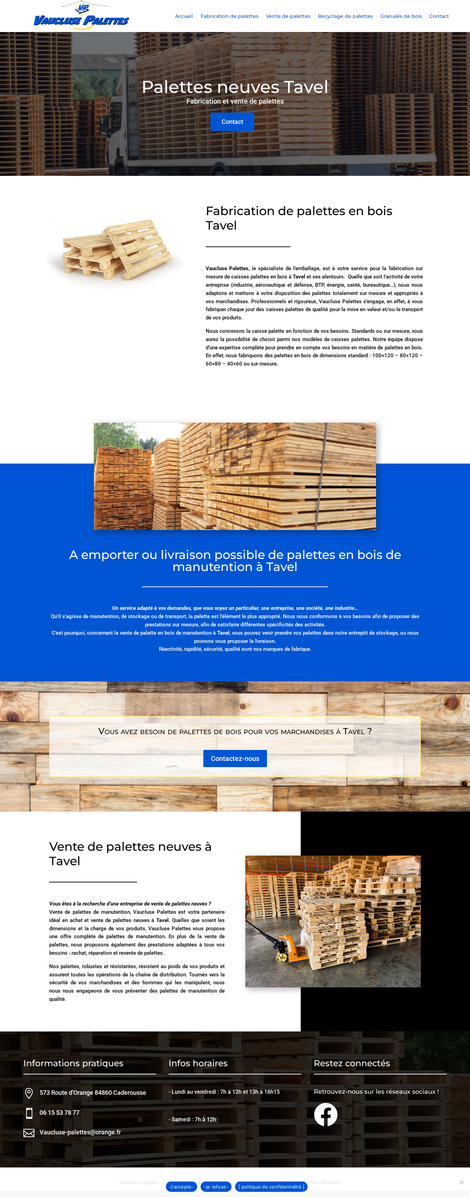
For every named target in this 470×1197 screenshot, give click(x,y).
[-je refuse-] (461, 1182)
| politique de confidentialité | (271, 1186)
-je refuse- (216, 1186)
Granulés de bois (401, 16)
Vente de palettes (288, 16)
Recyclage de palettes (345, 16)
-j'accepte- (181, 1186)
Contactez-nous (235, 758)
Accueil (184, 16)
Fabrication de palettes (229, 16)
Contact (439, 16)
